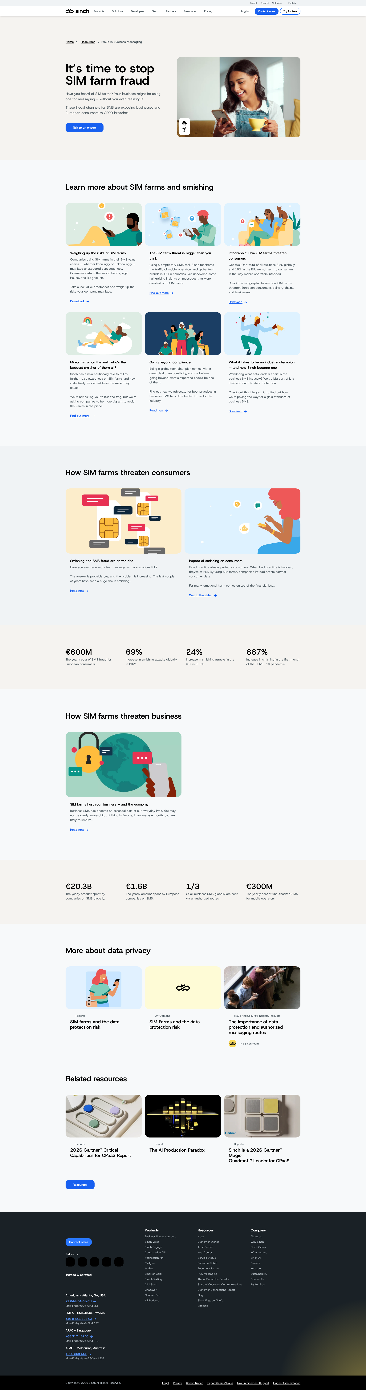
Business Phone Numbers (160, 1236)
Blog (200, 1295)
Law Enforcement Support (253, 1383)
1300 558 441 (76, 1354)
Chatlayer (151, 1289)
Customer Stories (208, 1241)
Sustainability (259, 1273)
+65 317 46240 (77, 1336)
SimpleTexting (153, 1279)
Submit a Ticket (207, 1263)
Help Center (205, 1252)
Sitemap (203, 1305)
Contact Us (257, 1279)
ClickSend (151, 1284)
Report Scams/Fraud (220, 1383)
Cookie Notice (194, 1383)
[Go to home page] (77, 11)
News (201, 1236)
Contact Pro (152, 1295)
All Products (152, 1300)
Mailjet (149, 1268)
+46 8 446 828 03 (79, 1319)
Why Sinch (257, 1241)
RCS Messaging (207, 1273)
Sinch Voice (152, 1241)
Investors (256, 1268)
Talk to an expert (84, 128)
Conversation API (155, 1252)
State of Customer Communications (220, 1284)
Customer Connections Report (216, 1289)
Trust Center (205, 1247)
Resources (88, 42)
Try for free (290, 11)
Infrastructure (259, 1252)
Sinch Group (258, 1247)
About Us (256, 1236)
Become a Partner (209, 1268)
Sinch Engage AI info (210, 1300)
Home (70, 42)
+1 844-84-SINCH (79, 1301)
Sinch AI (256, 1257)
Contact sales (266, 11)
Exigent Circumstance (286, 1383)
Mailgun (150, 1263)
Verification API (154, 1257)
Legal (165, 1383)
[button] (252, 3)
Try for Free (258, 1284)
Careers (255, 1263)
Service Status (207, 1257)
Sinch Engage (153, 1247)
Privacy (177, 1383)
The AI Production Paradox (214, 1279)
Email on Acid (153, 1273)
